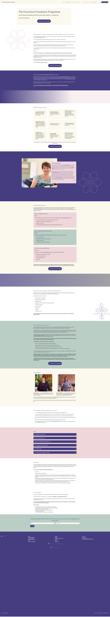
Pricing (56, 539)
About (56, 537)
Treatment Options (31, 538)
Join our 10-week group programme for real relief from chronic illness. (51, 85)
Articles (56, 536)
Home (29, 536)
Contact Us (57, 541)
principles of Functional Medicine (63, 76)
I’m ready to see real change (44, 21)
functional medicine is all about (42, 62)
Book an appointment (31, 539)
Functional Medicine (55, 172)
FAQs (56, 540)
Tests (29, 540)
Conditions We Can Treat (59, 538)
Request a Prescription (32, 541)
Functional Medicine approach (38, 208)
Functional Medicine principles (70, 78)
